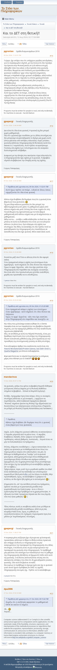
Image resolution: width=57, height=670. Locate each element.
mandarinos (10, 376)
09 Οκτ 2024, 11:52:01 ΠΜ (12, 55)
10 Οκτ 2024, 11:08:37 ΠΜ (12, 532)
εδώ (25, 474)
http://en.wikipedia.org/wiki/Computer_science (29, 637)
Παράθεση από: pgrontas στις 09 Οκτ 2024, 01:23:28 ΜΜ (28, 306)
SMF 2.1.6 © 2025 (22, 662)
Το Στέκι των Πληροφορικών (11, 10)
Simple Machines (34, 662)
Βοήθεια (18, 659)
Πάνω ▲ (39, 659)
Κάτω (4, 44)
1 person (7, 280)
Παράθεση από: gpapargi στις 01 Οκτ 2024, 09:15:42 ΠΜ (28, 599)
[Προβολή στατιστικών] (37, 667)
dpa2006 (8, 588)
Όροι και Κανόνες (28, 659)
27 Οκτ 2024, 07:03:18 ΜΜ (12, 593)
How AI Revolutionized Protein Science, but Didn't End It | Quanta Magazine (27, 349)
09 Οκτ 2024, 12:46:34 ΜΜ (12, 125)
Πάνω (4, 644)
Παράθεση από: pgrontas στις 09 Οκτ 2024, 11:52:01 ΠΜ (28, 187)
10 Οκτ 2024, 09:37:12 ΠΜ (12, 381)
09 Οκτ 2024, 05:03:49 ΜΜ (12, 300)
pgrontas (9, 51)
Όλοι (25, 44)
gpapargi (8, 121)
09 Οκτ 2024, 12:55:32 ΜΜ (12, 181)
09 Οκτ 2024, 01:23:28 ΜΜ (12, 252)
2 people (7, 576)
